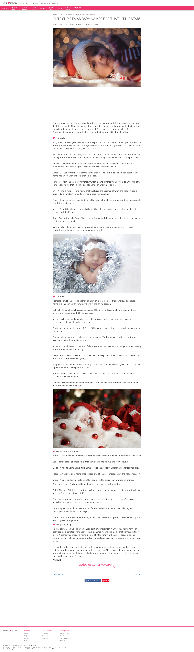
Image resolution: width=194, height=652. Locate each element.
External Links (64, 638)
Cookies (62, 636)
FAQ (25, 636)
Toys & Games (24, 8)
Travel (60, 8)
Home (22, 3)
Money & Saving (68, 8)
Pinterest (45, 636)
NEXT (137, 574)
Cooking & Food (77, 8)
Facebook (45, 634)
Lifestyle (43, 8)
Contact (26, 638)
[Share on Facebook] (93, 581)
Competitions (45, 3)
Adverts (62, 640)
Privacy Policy (64, 634)
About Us (27, 634)
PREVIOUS (59, 574)
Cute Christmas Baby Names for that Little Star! (85, 14)
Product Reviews (51, 8)
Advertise (27, 640)
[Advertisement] (97, 104)
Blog (27, 3)
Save (107, 581)
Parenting (5, 8)
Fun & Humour (34, 8)
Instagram (45, 638)
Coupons (55, 3)
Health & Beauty (14, 8)
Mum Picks (35, 3)
